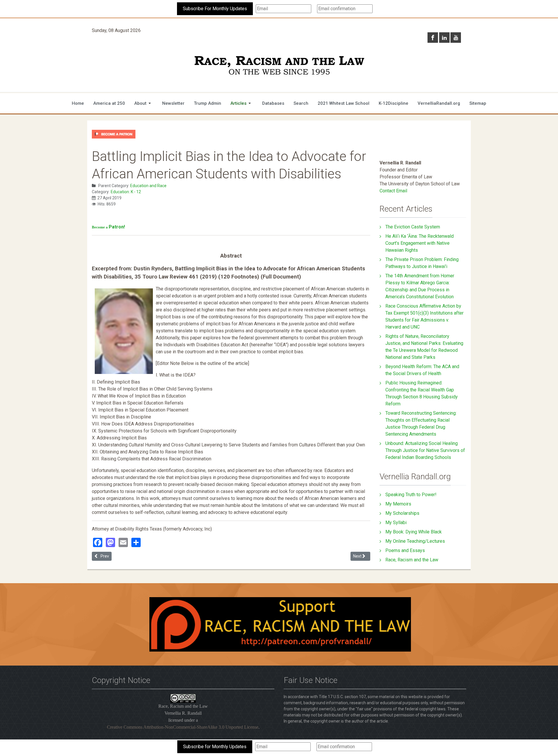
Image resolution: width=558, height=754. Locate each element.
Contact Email (393, 191)
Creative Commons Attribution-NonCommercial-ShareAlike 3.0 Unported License (182, 727)
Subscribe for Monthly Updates (214, 746)
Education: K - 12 (126, 191)
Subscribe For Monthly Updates (215, 8)
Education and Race (148, 185)
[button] (144, 103)
